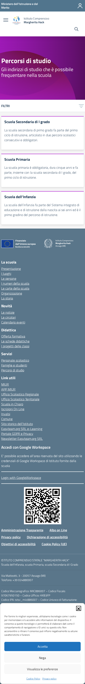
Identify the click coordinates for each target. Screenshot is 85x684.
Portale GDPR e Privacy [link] (17, 433)
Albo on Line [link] (58, 530)
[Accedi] (80, 5)
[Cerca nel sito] (76, 29)
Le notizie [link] (7, 312)
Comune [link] (7, 418)
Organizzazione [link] (11, 293)
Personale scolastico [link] (15, 360)
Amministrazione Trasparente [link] (22, 530)
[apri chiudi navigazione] (5, 20)
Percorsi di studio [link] (12, 370)
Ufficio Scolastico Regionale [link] (20, 394)
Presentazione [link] (11, 268)
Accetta (43, 646)
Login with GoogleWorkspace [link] (21, 477)
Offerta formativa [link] (13, 336)
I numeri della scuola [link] (15, 283)
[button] (79, 608)
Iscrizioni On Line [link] (12, 409)
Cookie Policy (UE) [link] (54, 544)
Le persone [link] (8, 278)
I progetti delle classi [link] (15, 346)
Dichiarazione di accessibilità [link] (47, 537)
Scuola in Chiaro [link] (12, 404)
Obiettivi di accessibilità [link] (18, 544)
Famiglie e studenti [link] (14, 365)
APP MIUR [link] (8, 389)
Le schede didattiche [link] (15, 341)
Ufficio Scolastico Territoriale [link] (20, 399)
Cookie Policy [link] (33, 679)
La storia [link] (7, 298)
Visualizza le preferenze (42, 669)
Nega (42, 657)
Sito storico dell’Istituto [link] (17, 423)
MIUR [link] (5, 384)
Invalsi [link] (5, 413)
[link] (19, 6)
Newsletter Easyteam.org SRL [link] (22, 438)
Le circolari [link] (8, 317)
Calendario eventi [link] (13, 322)
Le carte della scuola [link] (15, 288)
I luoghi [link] (6, 273)
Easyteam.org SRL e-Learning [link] (21, 428)
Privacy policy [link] (49, 679)
